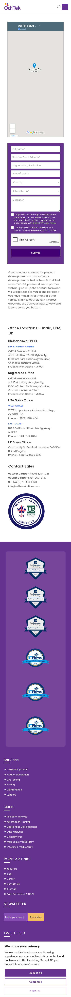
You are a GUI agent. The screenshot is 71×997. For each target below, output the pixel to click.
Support (11, 794)
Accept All (35, 973)
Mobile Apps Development (21, 826)
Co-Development (16, 769)
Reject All (35, 990)
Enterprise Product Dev (19, 847)
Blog (8, 874)
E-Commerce (14, 836)
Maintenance (14, 789)
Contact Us (13, 884)
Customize (35, 981)
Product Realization (17, 774)
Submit (35, 252)
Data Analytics (14, 831)
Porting (10, 784)
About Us (11, 869)
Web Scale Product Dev (20, 842)
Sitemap (11, 889)
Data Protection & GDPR (20, 894)
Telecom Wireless (16, 816)
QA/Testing (13, 779)
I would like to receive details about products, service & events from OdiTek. (35, 229)
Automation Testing (18, 821)
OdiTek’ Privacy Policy (44, 223)
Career (10, 878)
